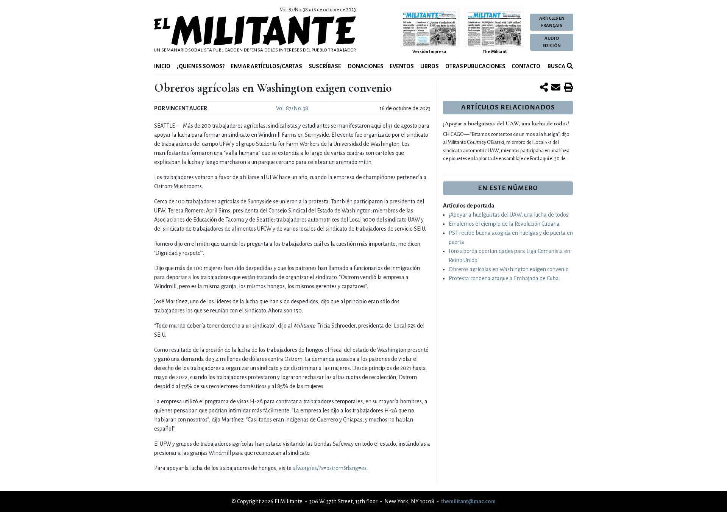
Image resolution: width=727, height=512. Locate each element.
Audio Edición (552, 42)
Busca (556, 66)
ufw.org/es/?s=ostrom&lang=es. (330, 468)
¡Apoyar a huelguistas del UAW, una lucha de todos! (506, 123)
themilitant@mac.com (468, 501)
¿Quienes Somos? (201, 66)
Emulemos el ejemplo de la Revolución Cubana (504, 224)
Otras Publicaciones (475, 66)
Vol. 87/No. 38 (292, 108)
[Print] (568, 87)
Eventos (402, 66)
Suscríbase (325, 66)
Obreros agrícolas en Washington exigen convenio (509, 269)
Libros (429, 66)
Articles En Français (552, 22)
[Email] (555, 87)
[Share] (544, 87)
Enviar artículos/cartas (266, 66)
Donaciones (366, 66)
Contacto (526, 66)
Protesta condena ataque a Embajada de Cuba (504, 278)
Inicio (162, 66)
